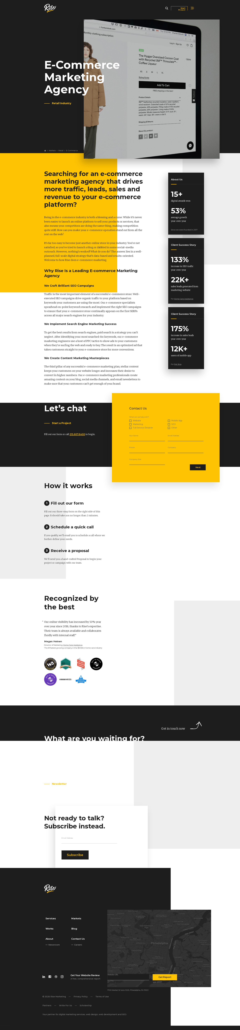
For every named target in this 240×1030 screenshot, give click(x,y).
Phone (132, 447)
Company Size (135, 459)
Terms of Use (102, 996)
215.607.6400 (77, 434)
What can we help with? (139, 417)
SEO (124, 1014)
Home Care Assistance (183, 299)
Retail (60, 151)
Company (172, 447)
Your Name (133, 435)
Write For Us (65, 1005)
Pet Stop (177, 364)
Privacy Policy (80, 996)
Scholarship (86, 1005)
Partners (46, 1005)
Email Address (173, 435)
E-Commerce (72, 151)
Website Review (90, 975)
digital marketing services (72, 1014)
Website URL (112, 975)
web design (92, 1014)
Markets (52, 151)
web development (108, 1014)
